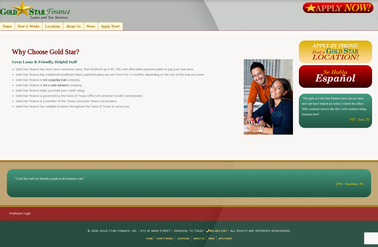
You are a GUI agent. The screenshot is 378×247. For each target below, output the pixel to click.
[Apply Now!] (338, 7)
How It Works (28, 26)
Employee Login (20, 213)
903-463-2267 (218, 230)
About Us (73, 26)
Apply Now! (110, 26)
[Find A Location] (335, 52)
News (91, 26)
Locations (52, 26)
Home (7, 26)
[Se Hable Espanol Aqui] (335, 76)
